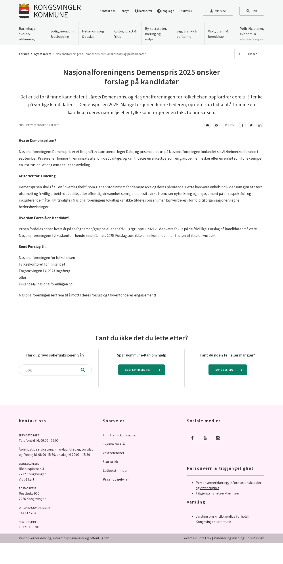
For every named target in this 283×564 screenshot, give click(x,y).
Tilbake (252, 54)
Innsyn (125, 11)
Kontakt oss (108, 11)
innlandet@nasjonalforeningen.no (46, 284)
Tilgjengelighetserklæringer (217, 493)
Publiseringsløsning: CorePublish (239, 538)
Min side (220, 11)
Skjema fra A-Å (114, 444)
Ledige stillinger (115, 470)
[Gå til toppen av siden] (268, 549)
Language (167, 11)
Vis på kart (26, 479)
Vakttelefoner (113, 453)
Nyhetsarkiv (42, 54)
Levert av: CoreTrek (196, 538)
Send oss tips (224, 370)
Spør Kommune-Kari (138, 370)
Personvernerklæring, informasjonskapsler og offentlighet (64, 538)
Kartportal (145, 11)
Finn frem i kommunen (120, 435)
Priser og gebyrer (116, 479)
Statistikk (186, 11)
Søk (254, 11)
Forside (24, 54)
